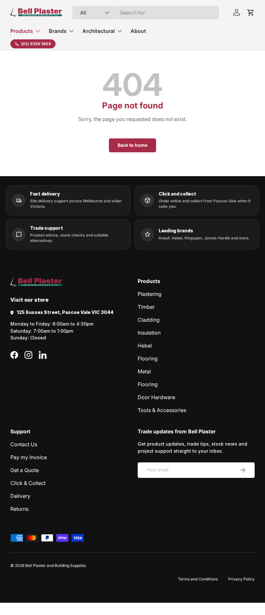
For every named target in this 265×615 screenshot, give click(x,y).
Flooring (148, 358)
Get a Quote (24, 470)
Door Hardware (156, 397)
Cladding (149, 320)
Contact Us (23, 444)
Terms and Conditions (198, 579)
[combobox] (145, 12)
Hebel (145, 345)
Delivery (20, 496)
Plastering (150, 294)
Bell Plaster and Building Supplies (55, 565)
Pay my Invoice (28, 457)
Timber (146, 307)
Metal (144, 371)
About (138, 31)
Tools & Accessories (162, 410)
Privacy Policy (241, 579)
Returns (19, 509)
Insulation (149, 332)
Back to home (132, 145)
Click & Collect (28, 483)
